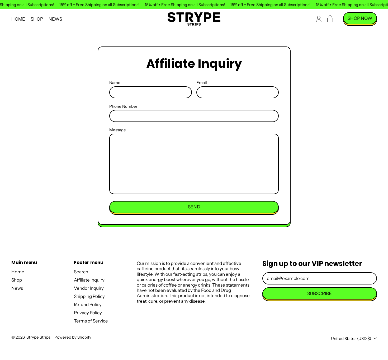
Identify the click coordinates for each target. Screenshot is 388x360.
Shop (37, 19)
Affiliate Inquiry (89, 280)
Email (201, 82)
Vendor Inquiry (89, 288)
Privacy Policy (88, 312)
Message (117, 130)
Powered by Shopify (72, 337)
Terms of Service (91, 321)
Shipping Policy (89, 296)
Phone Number (123, 106)
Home (18, 19)
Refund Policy (88, 304)
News (55, 19)
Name (114, 82)
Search (81, 271)
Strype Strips (38, 337)
